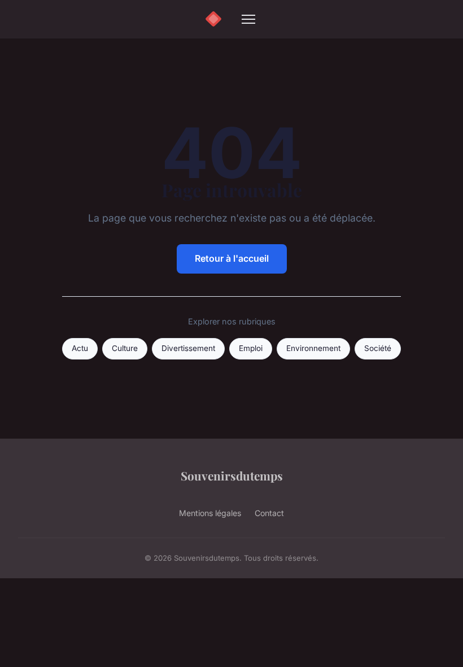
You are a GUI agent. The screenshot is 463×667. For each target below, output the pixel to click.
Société (377, 348)
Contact (269, 513)
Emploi (251, 348)
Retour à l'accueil (232, 258)
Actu (80, 348)
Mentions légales (210, 513)
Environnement (313, 348)
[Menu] (248, 19)
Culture (125, 348)
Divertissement (188, 348)
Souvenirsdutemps (232, 475)
